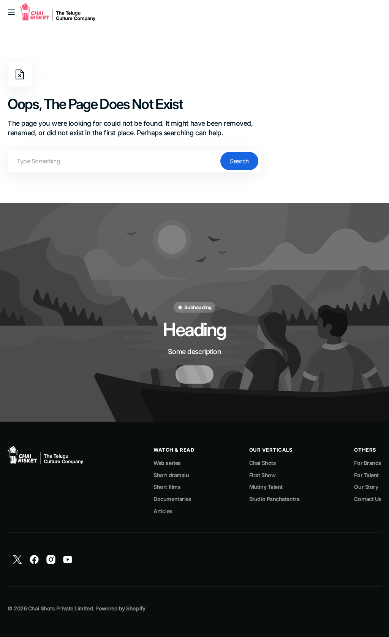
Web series (167, 463)
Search (239, 161)
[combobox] (134, 161)
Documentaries (172, 499)
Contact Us (367, 499)
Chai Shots (262, 463)
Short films (166, 487)
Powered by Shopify (120, 608)
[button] (11, 12)
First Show (262, 475)
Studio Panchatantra (274, 499)
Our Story (366, 487)
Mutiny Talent (266, 487)
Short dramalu (171, 475)
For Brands (367, 463)
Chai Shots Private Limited (60, 608)
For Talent (366, 475)
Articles (162, 511)
